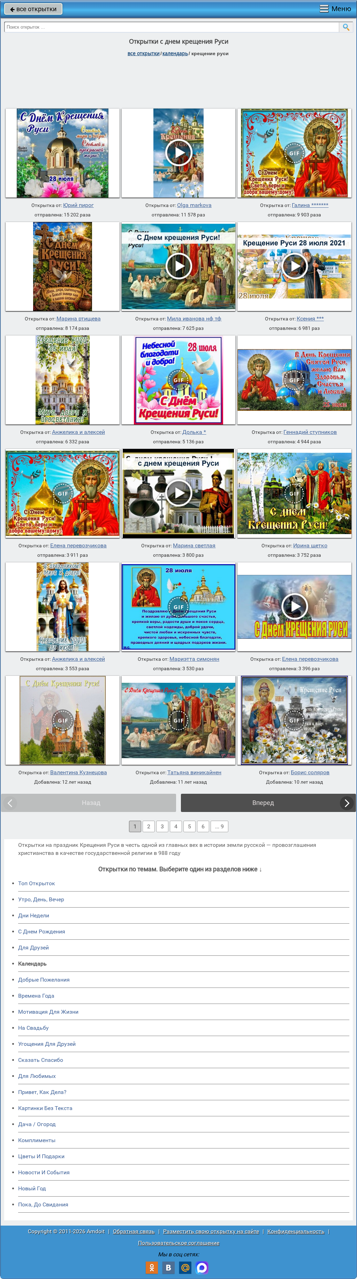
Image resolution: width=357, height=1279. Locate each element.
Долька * (194, 432)
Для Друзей (33, 947)
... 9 (219, 826)
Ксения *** (310, 319)
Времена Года (36, 995)
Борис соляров (310, 772)
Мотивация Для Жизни (48, 1011)
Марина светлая (194, 545)
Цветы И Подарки (41, 1156)
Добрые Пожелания (44, 979)
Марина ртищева (78, 319)
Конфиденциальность (296, 1231)
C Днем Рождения (41, 931)
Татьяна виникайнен (194, 772)
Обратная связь (134, 1231)
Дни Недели (33, 915)
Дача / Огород (37, 1124)
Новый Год (32, 1188)
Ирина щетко (310, 545)
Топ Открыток (36, 883)
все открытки (33, 9)
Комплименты (36, 1140)
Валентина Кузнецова (78, 772)
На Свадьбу (33, 1028)
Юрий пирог (78, 205)
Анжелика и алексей (78, 432)
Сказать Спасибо (40, 1060)
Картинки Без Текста (45, 1108)
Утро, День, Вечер (41, 899)
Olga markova (194, 205)
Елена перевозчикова (78, 545)
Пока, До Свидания (43, 1204)
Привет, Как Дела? (42, 1092)
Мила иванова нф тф (194, 319)
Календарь (175, 53)
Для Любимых (37, 1076)
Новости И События (44, 1172)
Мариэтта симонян (194, 659)
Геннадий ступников (310, 432)
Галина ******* (310, 205)
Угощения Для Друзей (47, 1044)
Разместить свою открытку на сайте (211, 1231)
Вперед (263, 802)
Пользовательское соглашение (178, 1243)
